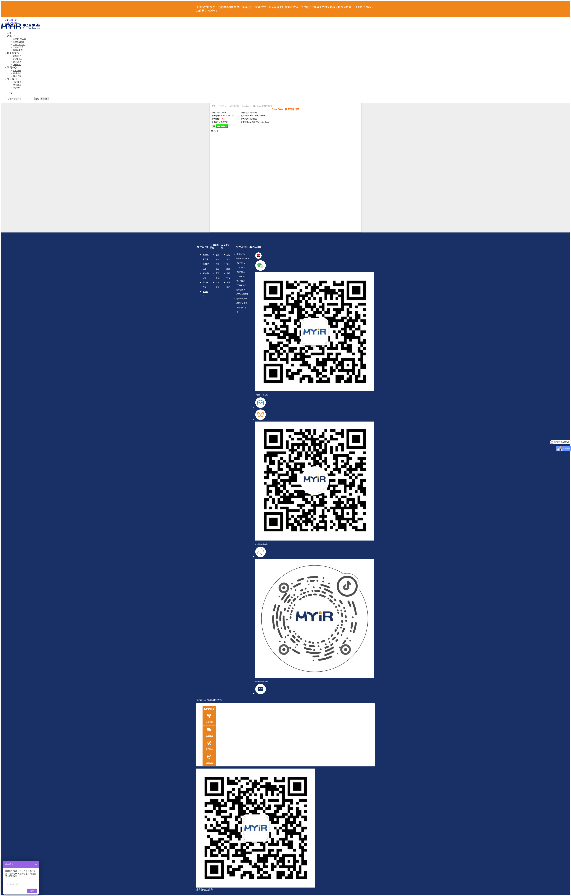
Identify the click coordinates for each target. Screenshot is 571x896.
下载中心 (17, 65)
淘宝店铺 (12, 23)
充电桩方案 (18, 47)
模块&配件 (18, 50)
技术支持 (17, 62)
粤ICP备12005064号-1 (215, 700)
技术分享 (17, 76)
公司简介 (17, 82)
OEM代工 (17, 59)
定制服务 (17, 56)
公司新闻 (17, 70)
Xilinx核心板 (19, 44)
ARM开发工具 (19, 39)
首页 (9, 33)
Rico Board (246, 106)
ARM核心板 (18, 42)
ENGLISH (12, 20)
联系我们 (17, 88)
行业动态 (17, 73)
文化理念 (17, 85)
